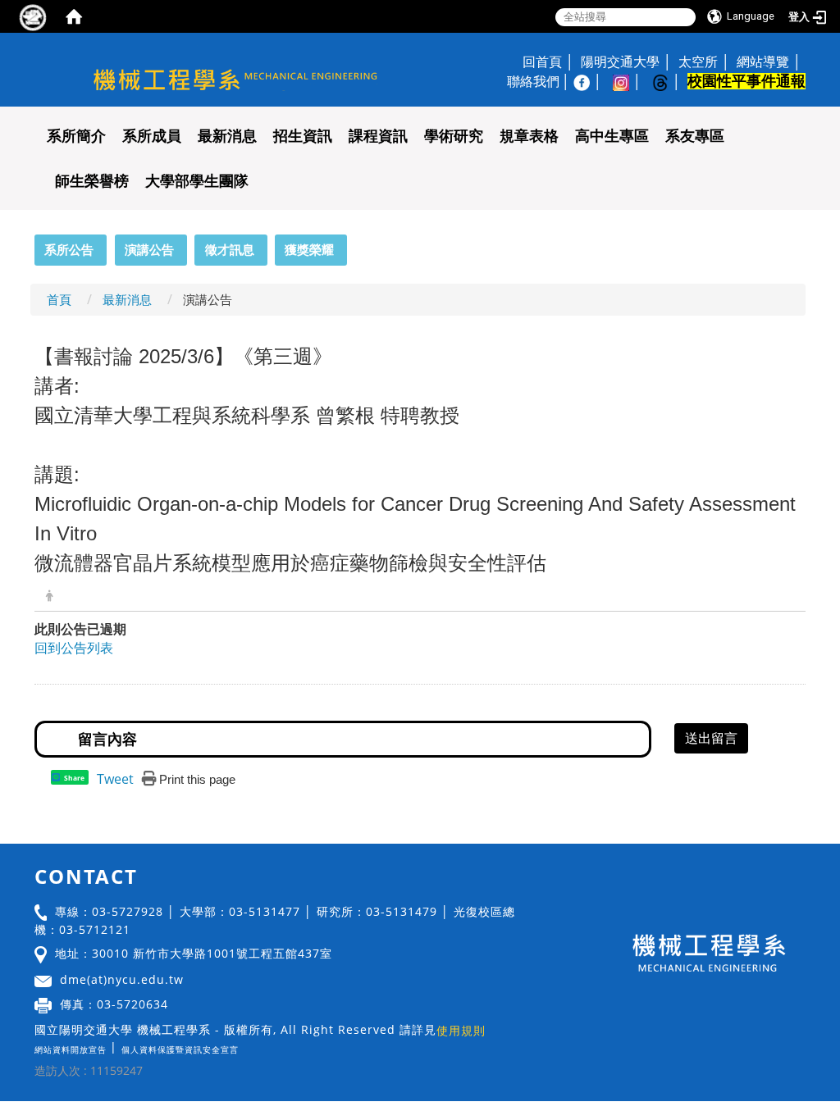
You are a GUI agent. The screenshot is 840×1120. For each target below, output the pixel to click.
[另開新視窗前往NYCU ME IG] (629, 81)
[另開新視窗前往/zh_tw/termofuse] (243, 1046)
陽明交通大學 (620, 61)
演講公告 (149, 249)
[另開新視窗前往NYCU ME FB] (589, 81)
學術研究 (453, 136)
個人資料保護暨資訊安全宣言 (180, 1049)
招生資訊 (302, 136)
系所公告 (69, 249)
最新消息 (227, 136)
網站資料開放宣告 (70, 1049)
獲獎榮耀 (309, 249)
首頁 (59, 299)
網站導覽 (763, 61)
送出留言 (711, 738)
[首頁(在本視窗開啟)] (73, 16)
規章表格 (529, 136)
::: (27, 243)
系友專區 (694, 136)
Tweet (115, 779)
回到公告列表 (73, 648)
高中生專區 (612, 136)
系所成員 (151, 136)
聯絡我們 (533, 81)
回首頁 (542, 61)
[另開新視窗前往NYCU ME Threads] (668, 81)
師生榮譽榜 (92, 181)
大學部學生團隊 (197, 181)
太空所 (698, 61)
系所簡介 (76, 136)
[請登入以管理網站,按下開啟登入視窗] (32, 16)
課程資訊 (378, 136)
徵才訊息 (229, 249)
